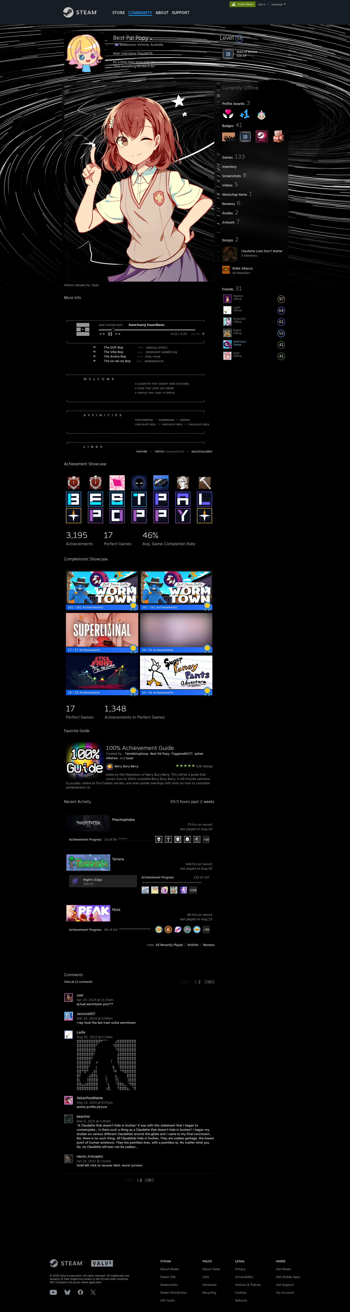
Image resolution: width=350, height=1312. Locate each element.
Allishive (112, 758)
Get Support (285, 1285)
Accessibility (244, 1277)
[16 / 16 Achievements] (176, 688)
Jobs (205, 1277)
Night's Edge (92, 879)
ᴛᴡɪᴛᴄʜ (159, 451)
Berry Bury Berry (126, 766)
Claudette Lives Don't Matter (262, 251)
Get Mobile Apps (288, 1277)
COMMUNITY (140, 12)
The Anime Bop (115, 356)
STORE (118, 12)
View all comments (78, 982)
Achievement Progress (85, 839)
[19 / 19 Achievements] (176, 645)
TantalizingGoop (136, 753)
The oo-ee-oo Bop (117, 361)
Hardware (209, 1285)
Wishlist (193, 945)
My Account (285, 1292)
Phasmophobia (123, 820)
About (162, 12)
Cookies (240, 1292)
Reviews (209, 945)
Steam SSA (168, 1277)
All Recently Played (169, 945)
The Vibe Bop (113, 352)
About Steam (169, 1269)
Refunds (241, 1300)
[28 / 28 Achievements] (102, 688)
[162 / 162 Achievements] (102, 603)
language (277, 4)
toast (129, 758)
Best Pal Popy (159, 753)
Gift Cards (167, 1300)
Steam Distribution (173, 1292)
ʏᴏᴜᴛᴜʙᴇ (141, 451)
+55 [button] (206, 929)
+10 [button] (206, 839)
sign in (262, 4)
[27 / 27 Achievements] (102, 645)
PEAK (116, 910)
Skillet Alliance (242, 268)
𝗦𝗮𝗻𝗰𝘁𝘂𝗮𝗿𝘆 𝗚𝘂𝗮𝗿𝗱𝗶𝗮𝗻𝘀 (147, 325)
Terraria (118, 859)
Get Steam (283, 1269)
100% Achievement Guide (140, 747)
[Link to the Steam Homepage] (80, 16)
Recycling (209, 1292)
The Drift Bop (113, 347)
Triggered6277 (182, 753)
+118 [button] (192, 890)
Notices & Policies (248, 1285)
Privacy (240, 1269)
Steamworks (169, 1285)
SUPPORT (181, 12)
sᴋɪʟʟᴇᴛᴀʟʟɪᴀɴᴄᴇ (201, 451)
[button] (254, 37)
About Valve (211, 1269)
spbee (199, 753)
